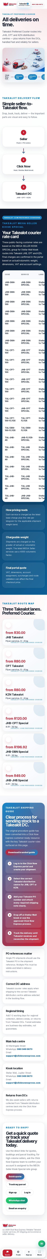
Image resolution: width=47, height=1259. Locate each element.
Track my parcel (17, 1184)
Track (18, 1255)
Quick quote (15, 1176)
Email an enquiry (17, 1208)
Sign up (13, 1192)
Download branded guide (21, 852)
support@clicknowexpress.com (23, 1056)
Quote (7, 1255)
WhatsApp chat (17, 1200)
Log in (27, 1192)
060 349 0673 (37, 4)
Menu (39, 1255)
